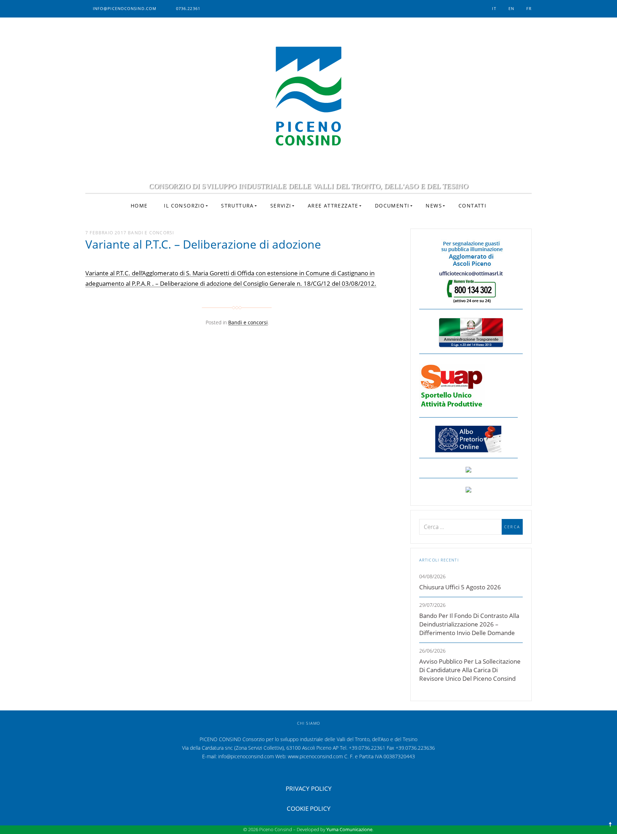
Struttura (237, 205)
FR (529, 8)
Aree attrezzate (333, 205)
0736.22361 (188, 8)
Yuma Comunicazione (349, 829)
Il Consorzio (184, 205)
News (434, 205)
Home (139, 205)
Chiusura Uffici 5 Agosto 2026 (460, 587)
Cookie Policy (309, 808)
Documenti (392, 205)
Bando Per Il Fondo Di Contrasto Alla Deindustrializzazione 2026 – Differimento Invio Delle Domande (469, 624)
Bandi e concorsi (151, 233)
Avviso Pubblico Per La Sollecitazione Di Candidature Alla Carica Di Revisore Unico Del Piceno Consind (470, 670)
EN (511, 8)
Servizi (280, 205)
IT (494, 8)
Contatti (472, 205)
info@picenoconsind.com (124, 8)
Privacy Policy (309, 788)
